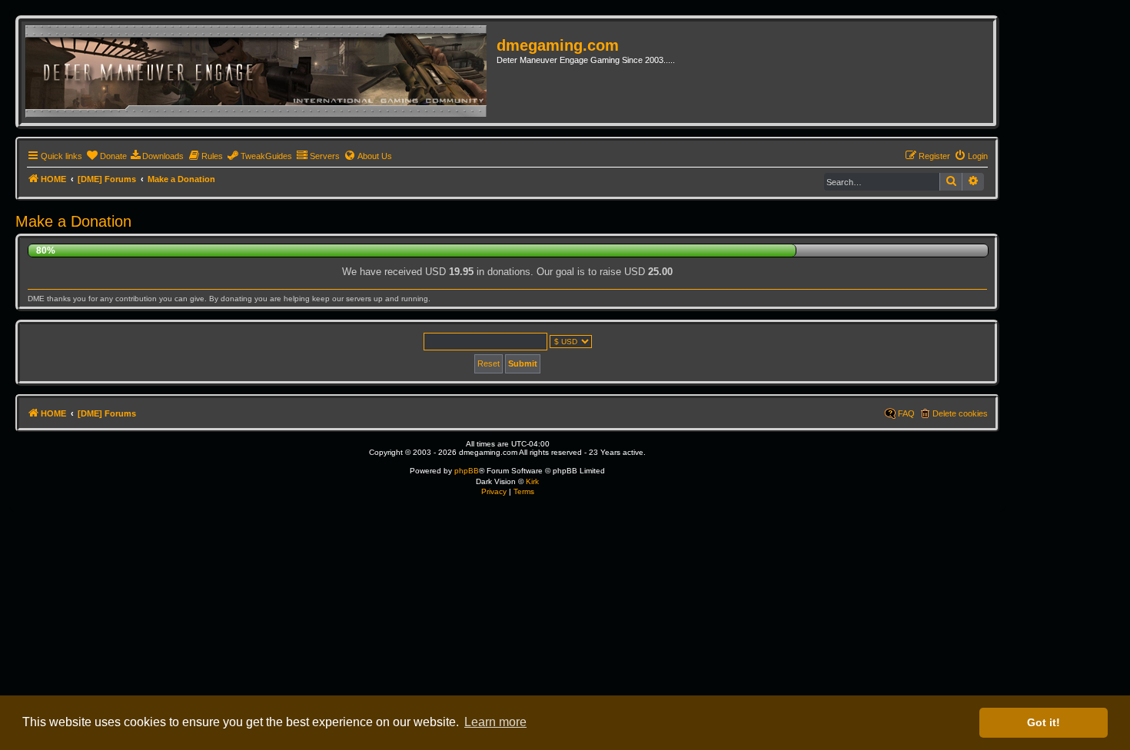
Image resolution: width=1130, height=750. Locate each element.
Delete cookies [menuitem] (960, 413)
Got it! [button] (1043, 722)
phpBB (466, 470)
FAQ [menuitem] (906, 413)
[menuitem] (106, 156)
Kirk (532, 481)
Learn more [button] (495, 721)
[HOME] (261, 72)
